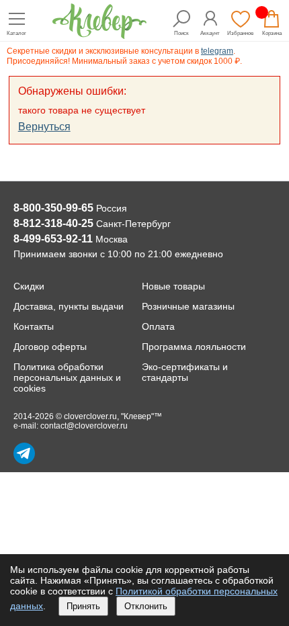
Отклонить (145, 606)
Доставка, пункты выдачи (68, 306)
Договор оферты (50, 346)
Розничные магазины (188, 306)
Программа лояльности (194, 346)
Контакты (33, 326)
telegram (217, 51)
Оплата (158, 326)
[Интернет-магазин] (99, 35)
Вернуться (44, 126)
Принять (83, 606)
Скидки (28, 286)
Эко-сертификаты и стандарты (185, 372)
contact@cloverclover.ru (84, 426)
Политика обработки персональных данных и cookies (67, 377)
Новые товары (173, 286)
